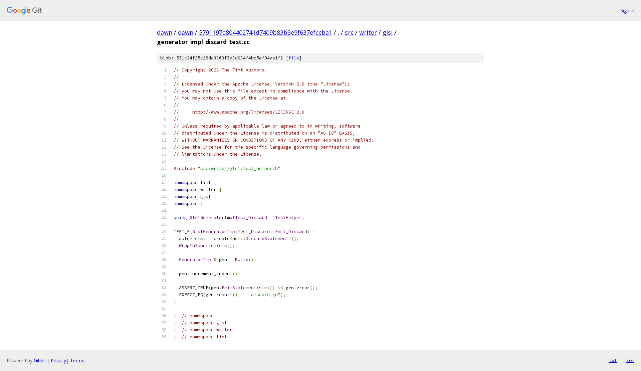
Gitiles (40, 360)
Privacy (58, 360)
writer (368, 32)
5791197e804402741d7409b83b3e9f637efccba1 (265, 32)
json (629, 360)
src (349, 32)
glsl (388, 32)
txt (613, 360)
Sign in (627, 10)
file (293, 58)
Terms (77, 360)
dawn (164, 32)
